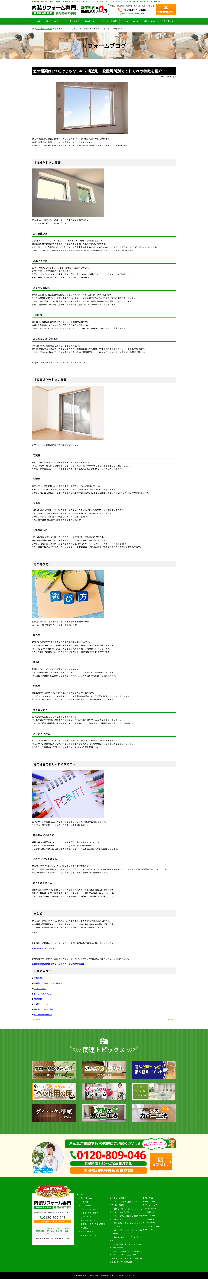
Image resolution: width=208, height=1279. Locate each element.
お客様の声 (151, 1208)
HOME (37, 21)
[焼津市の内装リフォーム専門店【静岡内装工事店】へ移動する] (33, 28)
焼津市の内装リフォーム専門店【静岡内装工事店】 (95, 1275)
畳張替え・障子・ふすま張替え (48, 983)
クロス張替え (40, 988)
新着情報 (150, 1219)
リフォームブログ (130, 21)
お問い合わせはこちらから (44, 948)
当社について (150, 21)
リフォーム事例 (110, 21)
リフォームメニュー (55, 21)
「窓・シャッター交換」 (59, 362)
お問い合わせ (167, 21)
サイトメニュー (151, 1229)
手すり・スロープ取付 (44, 1009)
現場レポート (152, 1212)
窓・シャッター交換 (43, 1014)
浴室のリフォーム (88, 1216)
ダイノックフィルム (43, 993)
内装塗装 (38, 998)
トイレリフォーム (88, 1220)
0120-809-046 (134, 10)
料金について (91, 21)
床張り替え (85, 1201)
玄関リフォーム (41, 1004)
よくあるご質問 (153, 1226)
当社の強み (75, 21)
